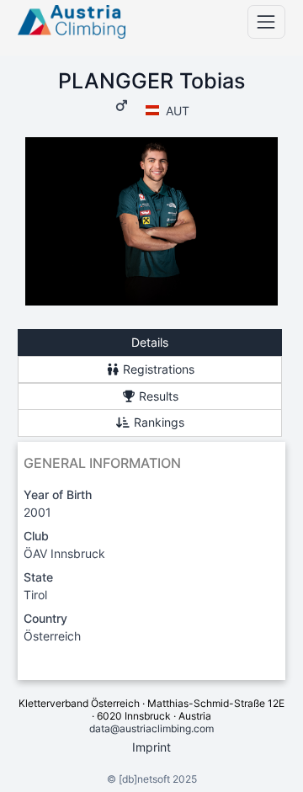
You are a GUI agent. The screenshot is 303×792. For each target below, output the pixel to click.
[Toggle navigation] (266, 21)
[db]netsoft (144, 779)
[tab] (150, 343)
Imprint (151, 747)
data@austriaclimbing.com (151, 728)
